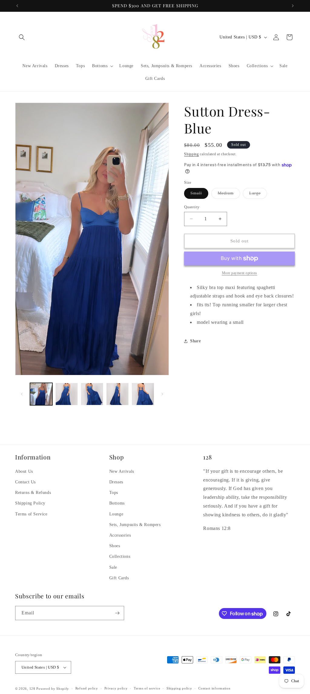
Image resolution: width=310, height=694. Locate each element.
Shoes (114, 546)
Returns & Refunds (33, 492)
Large (258, 195)
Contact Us (25, 482)
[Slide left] (21, 394)
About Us (24, 471)
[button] (21, 37)
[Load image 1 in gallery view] (41, 394)
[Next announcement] (292, 6)
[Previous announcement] (17, 6)
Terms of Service (31, 514)
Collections (119, 556)
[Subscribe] (117, 613)
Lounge (116, 514)
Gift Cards (119, 578)
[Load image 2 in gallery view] (66, 394)
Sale (113, 567)
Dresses (116, 482)
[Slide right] (162, 394)
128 (32, 688)
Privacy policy (116, 688)
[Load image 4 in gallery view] (117, 394)
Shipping (191, 154)
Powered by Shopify (52, 688)
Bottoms (117, 503)
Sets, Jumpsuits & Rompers (135, 524)
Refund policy (86, 688)
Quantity (192, 207)
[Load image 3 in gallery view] (92, 394)
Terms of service (147, 688)
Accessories (120, 535)
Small (199, 195)
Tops (113, 492)
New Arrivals (121, 471)
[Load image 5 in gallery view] (143, 394)
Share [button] (195, 341)
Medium (229, 195)
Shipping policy (179, 688)
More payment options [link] (239, 273)
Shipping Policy (30, 503)
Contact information (214, 688)
